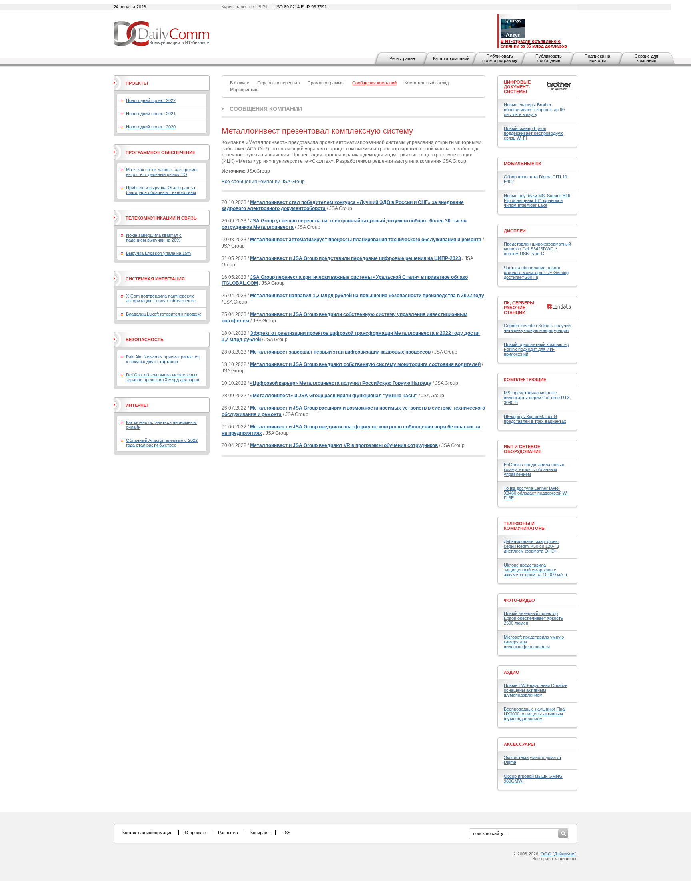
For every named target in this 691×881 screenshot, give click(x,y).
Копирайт (259, 832)
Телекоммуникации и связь (161, 218)
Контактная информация (147, 832)
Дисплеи (515, 230)
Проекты (137, 83)
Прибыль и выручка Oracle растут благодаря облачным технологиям (161, 190)
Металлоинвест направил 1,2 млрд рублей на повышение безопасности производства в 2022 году (367, 295)
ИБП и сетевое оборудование (522, 449)
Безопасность (145, 339)
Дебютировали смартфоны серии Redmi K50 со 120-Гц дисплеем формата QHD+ (531, 546)
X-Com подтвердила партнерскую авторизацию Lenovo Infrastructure (161, 298)
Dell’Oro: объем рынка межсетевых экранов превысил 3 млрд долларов (162, 377)
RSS (286, 832)
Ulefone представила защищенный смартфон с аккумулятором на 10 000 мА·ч (535, 570)
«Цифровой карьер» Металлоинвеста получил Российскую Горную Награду (340, 383)
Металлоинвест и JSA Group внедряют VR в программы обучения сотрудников (344, 445)
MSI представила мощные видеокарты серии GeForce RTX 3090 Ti (537, 397)
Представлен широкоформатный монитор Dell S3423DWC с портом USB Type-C (537, 249)
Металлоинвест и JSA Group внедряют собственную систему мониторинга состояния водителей (365, 364)
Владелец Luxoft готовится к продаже (164, 314)
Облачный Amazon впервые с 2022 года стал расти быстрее (162, 442)
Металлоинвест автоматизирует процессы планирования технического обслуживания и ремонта (365, 239)
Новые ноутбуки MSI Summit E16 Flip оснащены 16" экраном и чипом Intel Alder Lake (537, 200)
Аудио (511, 672)
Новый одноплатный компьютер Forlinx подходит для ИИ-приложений (536, 349)
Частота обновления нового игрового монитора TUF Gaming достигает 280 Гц (536, 272)
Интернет (137, 405)
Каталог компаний (451, 58)
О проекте (195, 832)
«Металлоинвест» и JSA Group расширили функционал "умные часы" (333, 395)
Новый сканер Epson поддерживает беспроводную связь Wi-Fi (533, 133)
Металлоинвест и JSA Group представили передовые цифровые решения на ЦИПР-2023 (355, 258)
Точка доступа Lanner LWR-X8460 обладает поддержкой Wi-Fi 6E (536, 493)
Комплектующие (525, 379)
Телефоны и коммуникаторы (525, 526)
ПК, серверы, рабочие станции (519, 307)
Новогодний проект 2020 (151, 126)
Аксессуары (519, 744)
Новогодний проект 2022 (151, 100)
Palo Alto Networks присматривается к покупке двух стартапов (163, 359)
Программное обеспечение (160, 152)
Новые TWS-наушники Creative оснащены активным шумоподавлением (535, 690)
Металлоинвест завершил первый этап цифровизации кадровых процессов (340, 352)
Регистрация (402, 58)
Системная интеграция (155, 278)
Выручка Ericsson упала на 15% (158, 253)
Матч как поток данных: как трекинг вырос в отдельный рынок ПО (162, 172)
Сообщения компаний (266, 109)
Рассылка (228, 832)
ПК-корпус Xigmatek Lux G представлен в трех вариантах (535, 419)
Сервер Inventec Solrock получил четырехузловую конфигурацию (537, 328)
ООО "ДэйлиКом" (558, 853)
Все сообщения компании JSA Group (263, 181)
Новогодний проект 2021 (151, 113)
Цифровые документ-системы (517, 87)
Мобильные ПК (522, 163)
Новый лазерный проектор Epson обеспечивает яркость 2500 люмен (533, 618)
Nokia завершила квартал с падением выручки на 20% (154, 237)
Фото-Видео (519, 600)
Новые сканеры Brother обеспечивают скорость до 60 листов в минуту (534, 109)
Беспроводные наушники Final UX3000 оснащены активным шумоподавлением (534, 714)
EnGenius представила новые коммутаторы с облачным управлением (534, 469)
